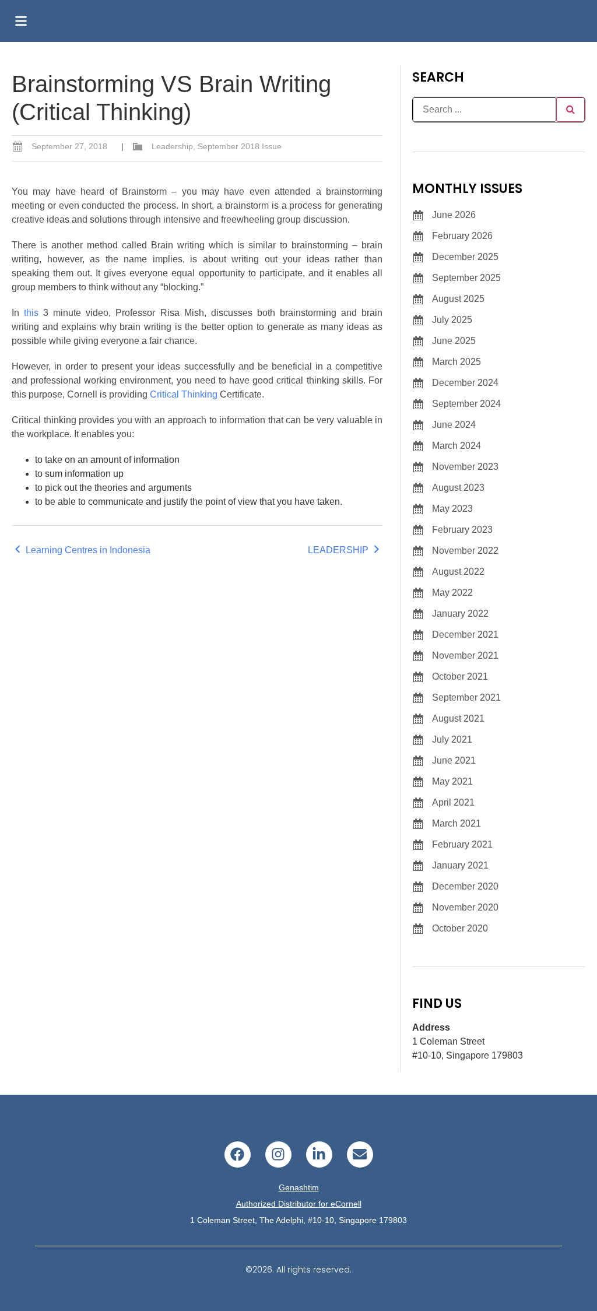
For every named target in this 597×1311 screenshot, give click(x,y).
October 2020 (460, 928)
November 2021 (465, 655)
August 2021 (458, 718)
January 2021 (460, 865)
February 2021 (462, 844)
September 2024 (466, 404)
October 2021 (460, 676)
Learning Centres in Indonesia (86, 550)
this (31, 313)
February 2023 (462, 530)
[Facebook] (237, 1154)
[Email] (360, 1154)
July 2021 (452, 739)
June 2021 (454, 760)
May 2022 (452, 592)
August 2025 (458, 299)
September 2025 (466, 278)
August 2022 (458, 572)
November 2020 (465, 907)
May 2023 (452, 509)
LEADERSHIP (339, 550)
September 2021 (466, 697)
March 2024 (456, 446)
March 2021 (456, 823)
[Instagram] (278, 1154)
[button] (21, 21)
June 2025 (454, 341)
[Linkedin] (319, 1154)
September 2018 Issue (240, 146)
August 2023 (458, 488)
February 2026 (462, 236)
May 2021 (452, 781)
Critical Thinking (183, 394)
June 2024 (454, 425)
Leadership (172, 146)
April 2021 (453, 802)
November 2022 (465, 551)
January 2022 (460, 613)
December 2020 (465, 886)
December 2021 (465, 634)
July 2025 (452, 320)
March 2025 (456, 362)
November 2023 (465, 467)
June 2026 (454, 215)
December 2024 (465, 383)
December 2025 (465, 257)
